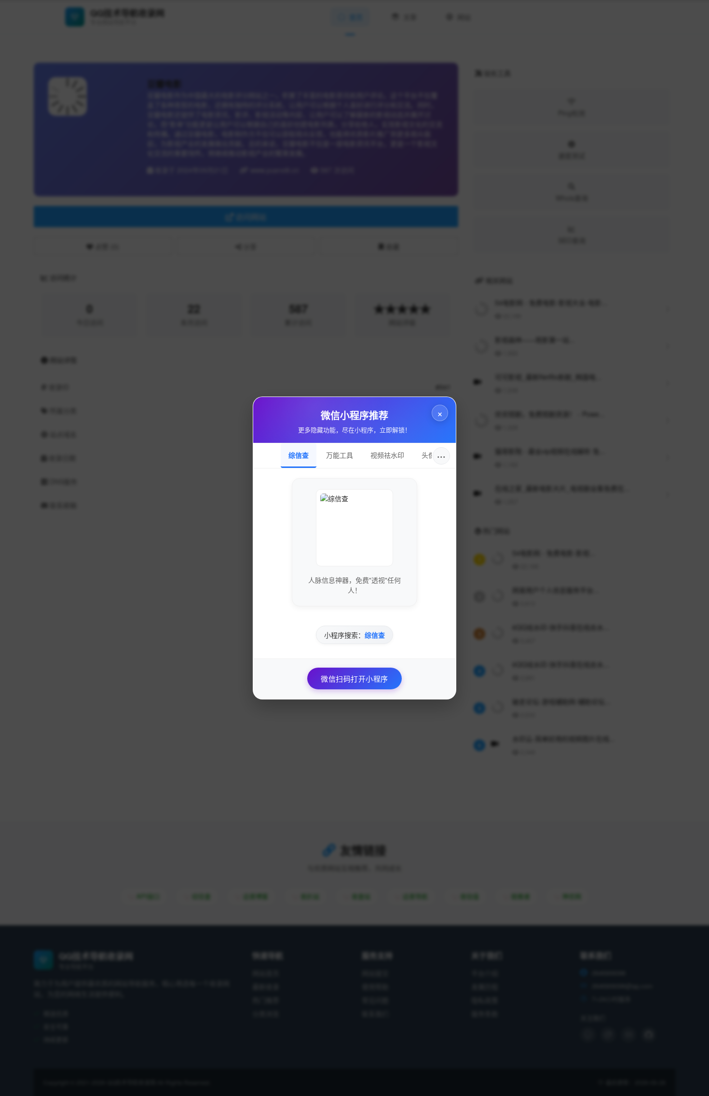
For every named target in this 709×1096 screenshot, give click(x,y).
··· (441, 456)
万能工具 (339, 455)
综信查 (298, 455)
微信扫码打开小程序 (354, 678)
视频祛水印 (387, 455)
